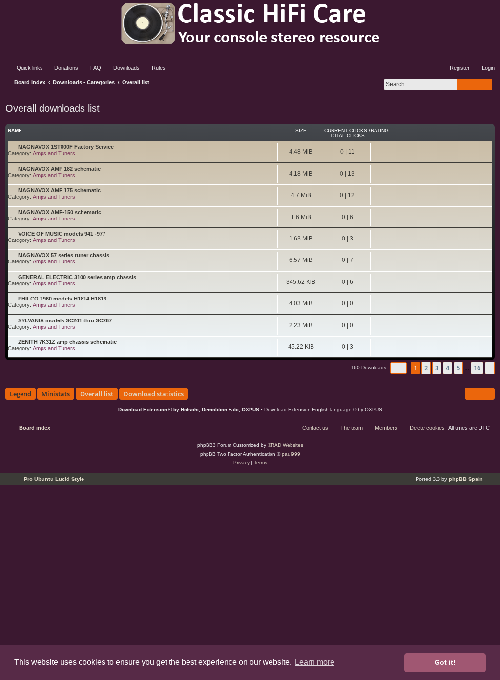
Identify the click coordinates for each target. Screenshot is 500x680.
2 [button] (426, 367)
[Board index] (250, 23)
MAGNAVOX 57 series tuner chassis (63, 255)
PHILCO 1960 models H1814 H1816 (62, 298)
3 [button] (436, 367)
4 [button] (447, 367)
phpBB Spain (466, 479)
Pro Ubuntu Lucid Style (54, 479)
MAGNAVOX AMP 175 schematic (59, 190)
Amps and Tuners (54, 153)
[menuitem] (61, 68)
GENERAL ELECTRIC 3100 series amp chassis (77, 277)
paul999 (291, 454)
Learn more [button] (314, 662)
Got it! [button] (445, 662)
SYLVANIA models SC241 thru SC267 (65, 320)
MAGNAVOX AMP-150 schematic (59, 212)
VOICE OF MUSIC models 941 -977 (61, 234)
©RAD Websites (285, 445)
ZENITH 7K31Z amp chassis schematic (67, 342)
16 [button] (477, 367)
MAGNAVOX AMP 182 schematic (59, 169)
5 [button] (458, 367)
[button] (398, 368)
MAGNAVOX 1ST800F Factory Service (66, 147)
